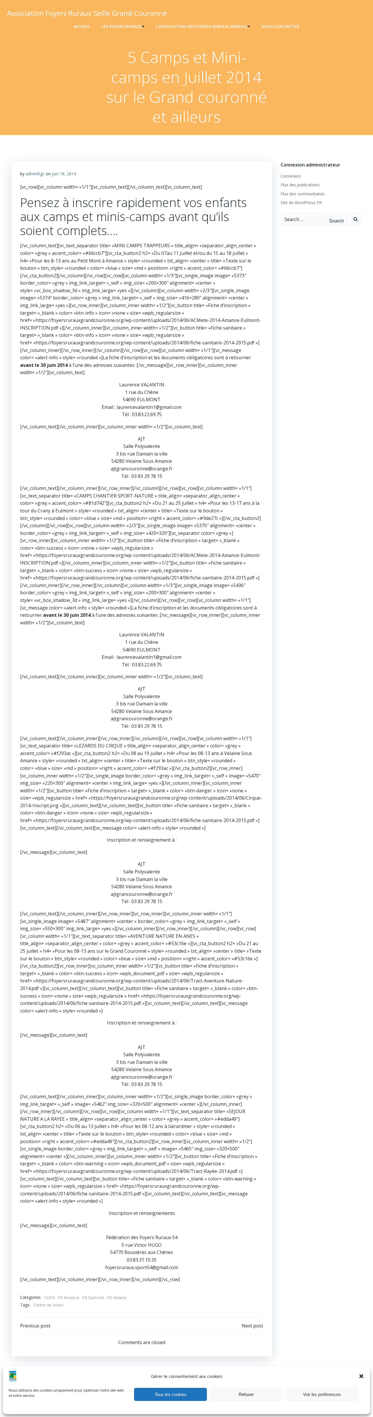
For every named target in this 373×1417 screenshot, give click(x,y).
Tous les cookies (170, 1394)
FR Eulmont (93, 1297)
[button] (361, 1376)
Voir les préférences (322, 1394)
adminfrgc (35, 173)
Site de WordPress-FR (301, 202)
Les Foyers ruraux (122, 26)
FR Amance (68, 1297)
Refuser (246, 1394)
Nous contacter (280, 26)
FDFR (49, 1297)
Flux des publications (300, 185)
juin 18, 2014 (64, 173)
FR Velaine (116, 1297)
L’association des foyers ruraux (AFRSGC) (201, 26)
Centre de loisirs (48, 1305)
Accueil (82, 26)
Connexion (291, 176)
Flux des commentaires (303, 194)
